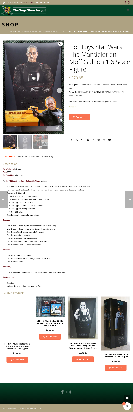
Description (9, 156)
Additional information (28, 156)
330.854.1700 (28, 2)
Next (59, 90)
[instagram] (68, 392)
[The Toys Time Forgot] (24, 10)
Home (12, 31)
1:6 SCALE (79, 92)
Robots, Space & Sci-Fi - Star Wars (53, 31)
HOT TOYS (104, 92)
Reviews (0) (47, 156)
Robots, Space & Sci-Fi (26, 31)
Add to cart (81, 117)
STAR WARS (115, 92)
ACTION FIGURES (91, 92)
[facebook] (62, 392)
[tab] (9, 156)
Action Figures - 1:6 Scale (91, 84)
